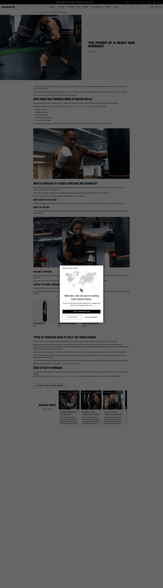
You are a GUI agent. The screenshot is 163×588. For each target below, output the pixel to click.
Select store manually (91, 317)
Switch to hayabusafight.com (82, 311)
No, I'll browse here (72, 317)
